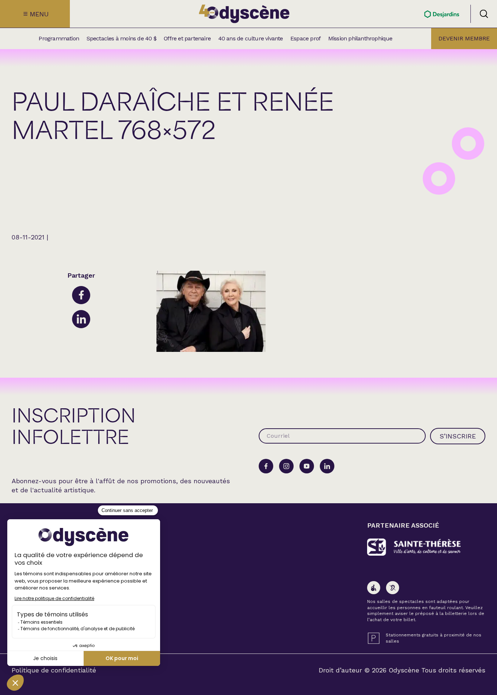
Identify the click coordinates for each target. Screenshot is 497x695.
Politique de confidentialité (54, 670)
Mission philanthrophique (360, 38)
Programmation (59, 38)
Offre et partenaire (187, 38)
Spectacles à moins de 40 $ (121, 38)
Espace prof (305, 38)
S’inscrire (458, 436)
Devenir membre (464, 38)
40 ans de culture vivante (250, 38)
